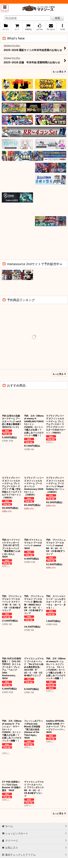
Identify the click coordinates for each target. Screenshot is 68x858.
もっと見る (58, 71)
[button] (5, 8)
